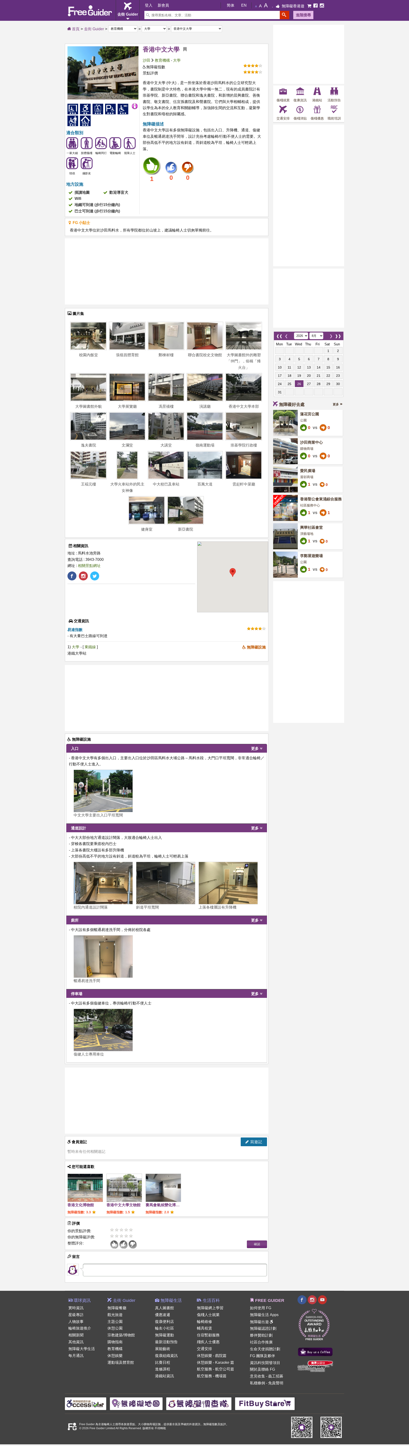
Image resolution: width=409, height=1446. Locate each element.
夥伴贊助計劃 (261, 1335)
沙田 (146, 60)
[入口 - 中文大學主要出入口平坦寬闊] (103, 791)
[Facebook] (316, 6)
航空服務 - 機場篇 (212, 1376)
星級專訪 (76, 1315)
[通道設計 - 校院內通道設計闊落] (103, 883)
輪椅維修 (204, 1322)
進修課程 (162, 1369)
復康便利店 (164, 1322)
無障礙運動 (164, 1335)
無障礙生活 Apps (264, 1315)
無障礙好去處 (292, 404)
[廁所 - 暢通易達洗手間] (103, 956)
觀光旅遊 (115, 1315)
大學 (177, 60)
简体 (230, 5)
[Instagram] (322, 6)
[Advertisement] (166, 271)
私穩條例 (257, 1383)
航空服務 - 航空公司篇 (215, 1369)
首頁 (75, 29)
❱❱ (338, 335)
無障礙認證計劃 (263, 1328)
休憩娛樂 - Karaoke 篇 (215, 1362)
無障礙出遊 (260, 1322)
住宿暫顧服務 (208, 1335)
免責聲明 (275, 1383)
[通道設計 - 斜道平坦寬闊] (165, 883)
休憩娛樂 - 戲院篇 (212, 1356)
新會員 (163, 5)
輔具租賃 (204, 1328)
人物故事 (76, 1322)
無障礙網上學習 (210, 1308)
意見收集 (257, 1376)
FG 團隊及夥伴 (262, 1356)
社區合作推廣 (261, 1342)
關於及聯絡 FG (262, 1369)
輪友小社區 (164, 1328)
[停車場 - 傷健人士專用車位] (103, 1030)
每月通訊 (76, 1356)
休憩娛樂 (115, 1356)
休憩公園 (115, 1328)
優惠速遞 (162, 1315)
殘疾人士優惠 (208, 1342)
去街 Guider (94, 29)
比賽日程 (162, 1362)
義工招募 (275, 1376)
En (244, 5)
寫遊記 (255, 1142)
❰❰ (279, 335)
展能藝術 (162, 1349)
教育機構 (162, 60)
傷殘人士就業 (208, 1315)
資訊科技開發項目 (265, 1363)
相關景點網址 (89, 566)
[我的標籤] (183, 49)
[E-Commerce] (309, 6)
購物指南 (115, 1342)
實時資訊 (76, 1308)
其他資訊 (76, 1342)
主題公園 (115, 1322)
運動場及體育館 (120, 1362)
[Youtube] (322, 1300)
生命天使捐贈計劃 (265, 1349)
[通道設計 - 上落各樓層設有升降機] (228, 883)
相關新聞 (76, 1335)
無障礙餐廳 (116, 1308)
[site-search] (284, 15)
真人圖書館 (164, 1308)
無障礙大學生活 (81, 1349)
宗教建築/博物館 (121, 1335)
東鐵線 (90, 647)
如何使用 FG (260, 1308)
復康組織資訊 (166, 1356)
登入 (148, 5)
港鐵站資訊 (164, 1376)
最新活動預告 (166, 1342)
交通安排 (204, 1349)
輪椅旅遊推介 (79, 1328)
